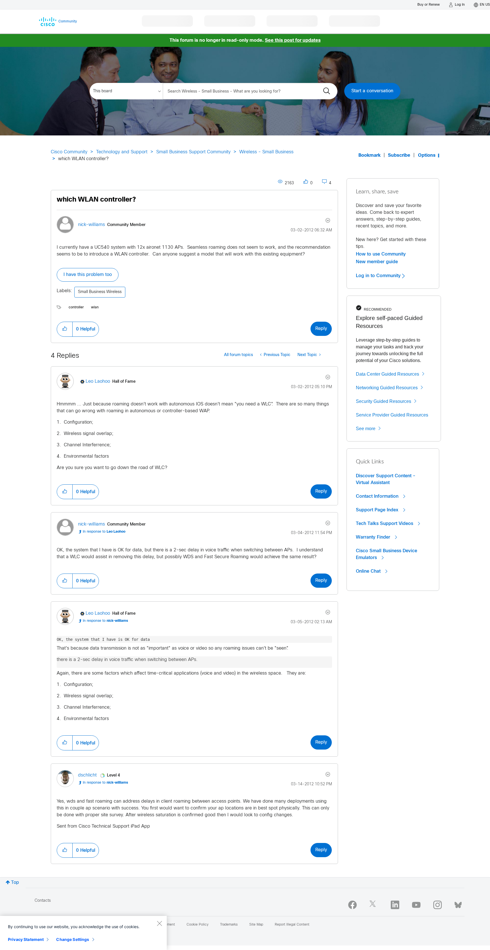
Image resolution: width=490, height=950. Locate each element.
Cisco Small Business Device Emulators (386, 554)
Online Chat (369, 571)
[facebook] (352, 905)
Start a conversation (372, 91)
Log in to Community (379, 276)
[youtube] (416, 905)
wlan (95, 307)
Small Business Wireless (100, 292)
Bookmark (369, 155)
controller (76, 307)
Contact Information (378, 496)
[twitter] (373, 905)
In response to (104, 531)
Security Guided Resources (383, 401)
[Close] (159, 923)
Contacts (43, 901)
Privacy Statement (26, 939)
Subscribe (399, 155)
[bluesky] (458, 903)
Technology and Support (121, 152)
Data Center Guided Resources (387, 374)
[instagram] (437, 905)
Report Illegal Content (292, 924)
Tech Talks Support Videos (385, 523)
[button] (64, 329)
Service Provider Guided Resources (392, 415)
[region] (83, 933)
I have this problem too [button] (88, 275)
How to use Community (381, 254)
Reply (321, 329)
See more (365, 428)
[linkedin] (395, 905)
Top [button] (15, 882)
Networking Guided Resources (387, 387)
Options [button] (427, 155)
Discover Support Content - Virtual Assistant (385, 479)
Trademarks (229, 924)
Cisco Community (69, 152)
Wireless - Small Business (266, 152)
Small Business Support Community (193, 152)
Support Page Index (378, 510)
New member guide (377, 262)
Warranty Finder (374, 537)
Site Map (256, 924)
